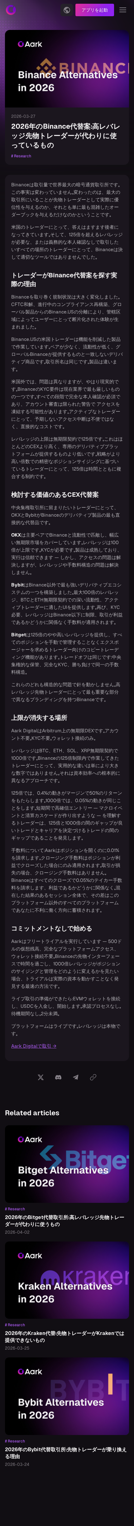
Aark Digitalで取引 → (33, 1046)
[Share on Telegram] (75, 1077)
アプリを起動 (95, 9)
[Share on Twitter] (41, 1077)
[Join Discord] (58, 1077)
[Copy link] (93, 1077)
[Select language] (66, 10)
